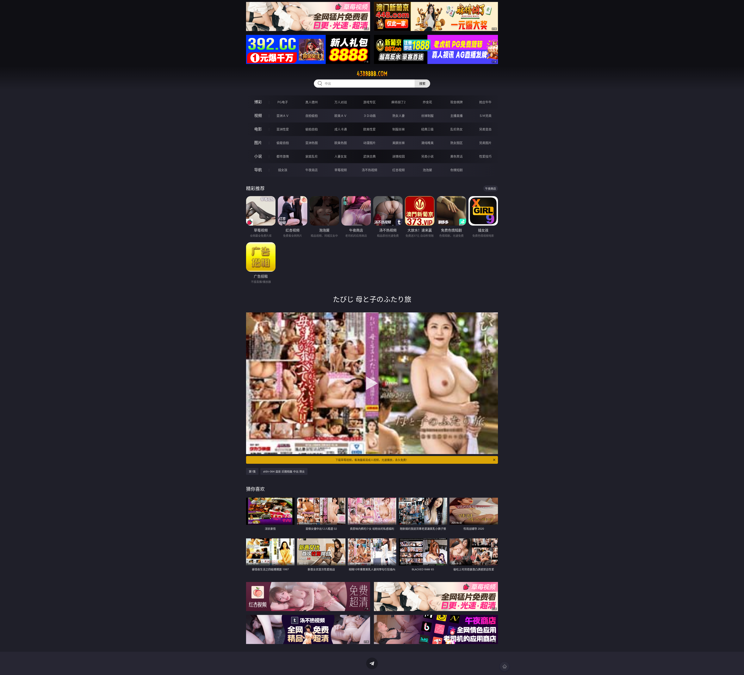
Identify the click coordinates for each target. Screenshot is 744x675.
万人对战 (340, 102)
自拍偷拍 (311, 116)
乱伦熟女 (456, 129)
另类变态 (485, 129)
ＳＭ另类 (485, 116)
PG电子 (282, 102)
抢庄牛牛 (485, 102)
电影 (258, 129)
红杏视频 (398, 170)
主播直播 (456, 116)
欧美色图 (340, 143)
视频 (258, 115)
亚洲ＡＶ (282, 116)
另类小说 (427, 156)
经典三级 (427, 129)
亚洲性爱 (282, 129)
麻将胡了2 (398, 102)
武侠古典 (369, 156)
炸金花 (427, 102)
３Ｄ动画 (369, 116)
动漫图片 (369, 143)
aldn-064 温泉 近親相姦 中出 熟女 (284, 471)
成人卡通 (340, 129)
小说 (258, 156)
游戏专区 (369, 102)
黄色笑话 (456, 156)
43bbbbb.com (372, 74)
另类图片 (485, 143)
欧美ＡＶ (340, 116)
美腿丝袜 (398, 143)
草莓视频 (340, 170)
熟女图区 (456, 143)
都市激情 (282, 156)
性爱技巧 (485, 156)
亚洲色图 (311, 143)
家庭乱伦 (311, 156)
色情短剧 (456, 170)
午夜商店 (311, 170)
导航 (258, 169)
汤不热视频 (369, 170)
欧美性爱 (369, 129)
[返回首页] (504, 666)
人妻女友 (340, 156)
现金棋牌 (456, 102)
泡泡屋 (427, 170)
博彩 (258, 102)
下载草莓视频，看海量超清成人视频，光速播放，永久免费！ (372, 460)
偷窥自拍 (282, 143)
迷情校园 (398, 156)
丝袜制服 (427, 116)
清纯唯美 (427, 143)
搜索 (422, 83)
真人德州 (311, 102)
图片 (258, 142)
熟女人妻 (398, 116)
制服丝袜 (398, 129)
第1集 (252, 471)
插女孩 (282, 170)
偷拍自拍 (311, 129)
